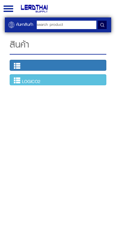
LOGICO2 (30, 81)
